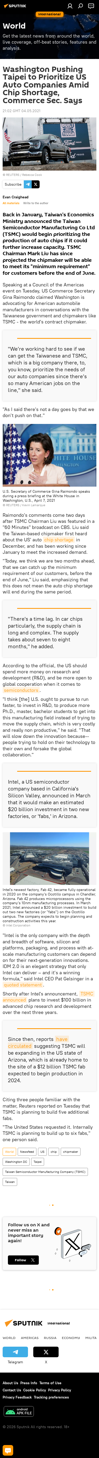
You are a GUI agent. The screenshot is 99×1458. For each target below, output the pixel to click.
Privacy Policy (59, 1390)
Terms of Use (50, 1383)
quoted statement (23, 985)
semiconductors (21, 690)
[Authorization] (70, 6)
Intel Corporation (18, 925)
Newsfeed (27, 1152)
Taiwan (10, 1182)
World (9, 1152)
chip (54, 1152)
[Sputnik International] (16, 8)
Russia (50, 1337)
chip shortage (58, 540)
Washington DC (16, 1162)
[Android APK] (19, 1412)
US (42, 1152)
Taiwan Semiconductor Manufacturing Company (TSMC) (45, 1172)
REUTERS (12, 175)
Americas (30, 1337)
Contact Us (12, 1390)
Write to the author (35, 203)
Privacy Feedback (17, 1397)
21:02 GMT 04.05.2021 (21, 110)
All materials (11, 203)
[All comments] (8, 1450)
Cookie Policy (34, 1390)
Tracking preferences (51, 1397)
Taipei (38, 1162)
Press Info (28, 1383)
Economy (71, 1337)
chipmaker (70, 1152)
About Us (10, 1383)
